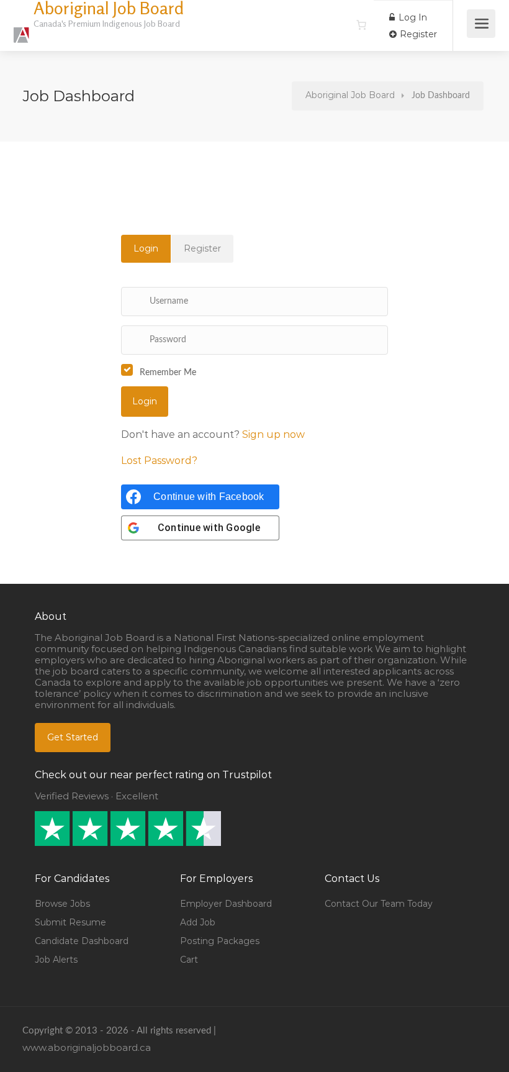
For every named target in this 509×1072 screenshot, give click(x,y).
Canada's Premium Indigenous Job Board (107, 23)
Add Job (197, 922)
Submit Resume (70, 922)
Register (417, 34)
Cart (189, 959)
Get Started (72, 737)
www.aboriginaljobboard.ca (86, 1047)
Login (145, 248)
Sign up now (273, 434)
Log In (411, 17)
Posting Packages (219, 941)
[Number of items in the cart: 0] (361, 24)
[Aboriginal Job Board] (21, 28)
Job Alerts (56, 959)
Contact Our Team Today (379, 903)
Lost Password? (159, 460)
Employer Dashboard (226, 903)
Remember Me (168, 372)
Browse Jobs (62, 903)
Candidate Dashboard (81, 941)
